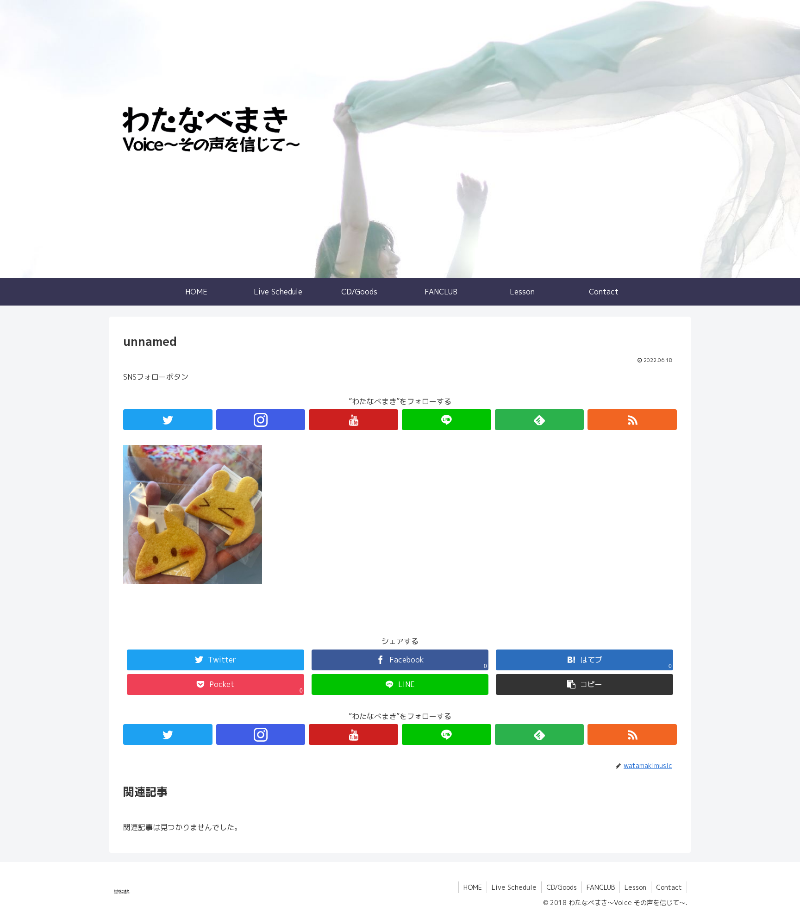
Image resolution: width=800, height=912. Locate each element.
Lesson (635, 887)
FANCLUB (601, 887)
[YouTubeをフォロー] (353, 419)
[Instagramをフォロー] (261, 419)
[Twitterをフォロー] (167, 419)
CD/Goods (561, 887)
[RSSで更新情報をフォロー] (632, 419)
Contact (669, 887)
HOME (472, 887)
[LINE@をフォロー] (446, 419)
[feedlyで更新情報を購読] (539, 419)
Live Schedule (514, 887)
